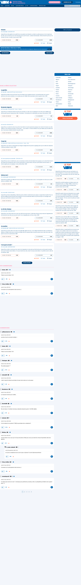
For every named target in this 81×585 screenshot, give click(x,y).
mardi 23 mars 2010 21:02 (6, 363)
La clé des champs (6, 209)
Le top (26, 5)
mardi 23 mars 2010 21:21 (5, 287)
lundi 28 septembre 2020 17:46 (12, 450)
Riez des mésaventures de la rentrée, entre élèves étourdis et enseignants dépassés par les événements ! (25, 48)
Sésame (3, 29)
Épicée (12, 5)
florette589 (4, 403)
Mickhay (4, 432)
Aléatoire (7, 5)
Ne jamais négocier (6, 107)
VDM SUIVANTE (49, 52)
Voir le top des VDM (67, 118)
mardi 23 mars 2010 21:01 (5, 335)
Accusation (4, 226)
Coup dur (3, 141)
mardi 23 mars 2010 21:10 (5, 435)
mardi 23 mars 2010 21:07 (6, 392)
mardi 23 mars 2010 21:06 (6, 378)
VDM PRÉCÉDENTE (5, 52)
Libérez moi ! (4, 175)
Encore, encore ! (27, 262)
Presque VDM (42, 5)
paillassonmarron (6, 331)
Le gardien (4, 90)
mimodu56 (4, 375)
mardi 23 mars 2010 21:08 (6, 421)
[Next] (31, 492)
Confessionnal (33, 5)
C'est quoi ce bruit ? (6, 245)
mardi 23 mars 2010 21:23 (6, 479)
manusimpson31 (6, 476)
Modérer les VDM (67, 2)
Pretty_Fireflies (5, 284)
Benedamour (5, 389)
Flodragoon (5, 360)
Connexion (78, 2)
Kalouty (4, 269)
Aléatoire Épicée (20, 5)
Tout (2, 5)
